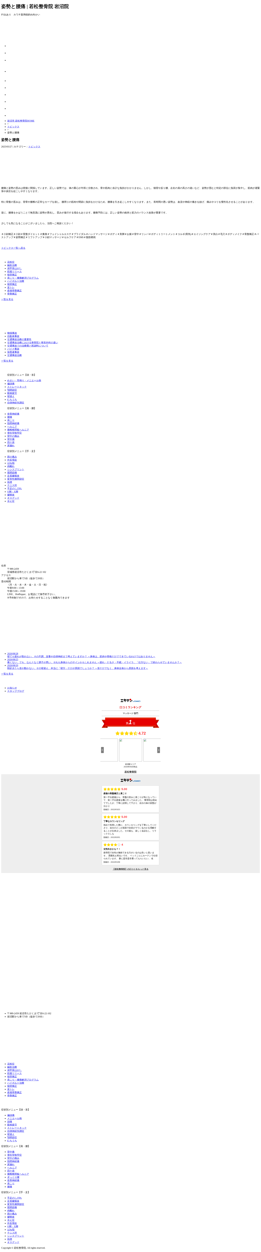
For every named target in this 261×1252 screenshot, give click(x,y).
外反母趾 (12, 460)
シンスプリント (15, 469)
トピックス (13, 126)
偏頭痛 (10, 383)
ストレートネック (17, 387)
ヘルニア (12, 426)
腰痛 (9, 417)
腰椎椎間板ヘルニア (18, 429)
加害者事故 (13, 352)
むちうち (12, 399)
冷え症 (10, 501)
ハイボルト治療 (15, 281)
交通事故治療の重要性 (19, 339)
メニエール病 (14, 1118)
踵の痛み (12, 456)
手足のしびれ (14, 488)
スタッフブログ (15, 691)
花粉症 (10, 262)
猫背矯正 (12, 274)
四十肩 (10, 442)
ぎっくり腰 (13, 1177)
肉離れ (10, 466)
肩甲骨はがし (14, 268)
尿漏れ (10, 445)
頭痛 (9, 1121)
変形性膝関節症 (15, 479)
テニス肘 (12, 485)
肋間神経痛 (13, 423)
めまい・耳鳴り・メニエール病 (24, 380)
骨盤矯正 (12, 293)
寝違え (10, 396)
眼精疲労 (12, 393)
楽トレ (10, 287)
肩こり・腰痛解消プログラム (23, 278)
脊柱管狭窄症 (14, 433)
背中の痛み (13, 436)
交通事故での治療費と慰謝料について (27, 345)
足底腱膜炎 (13, 475)
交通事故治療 (14, 355)
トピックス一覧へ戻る (13, 248)
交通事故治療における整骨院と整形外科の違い (32, 342)
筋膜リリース (14, 271)
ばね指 (10, 463)
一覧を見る (7, 299)
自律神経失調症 (15, 402)
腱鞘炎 (10, 495)
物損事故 (12, 333)
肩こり (10, 420)
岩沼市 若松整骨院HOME (20, 120)
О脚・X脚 (12, 491)
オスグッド (13, 498)
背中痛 (10, 439)
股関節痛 (12, 472)
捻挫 (9, 482)
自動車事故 (13, 336)
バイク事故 (13, 349)
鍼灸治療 (12, 265)
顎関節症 (12, 390)
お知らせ (12, 688)
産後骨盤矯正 (14, 290)
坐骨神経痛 (13, 414)
